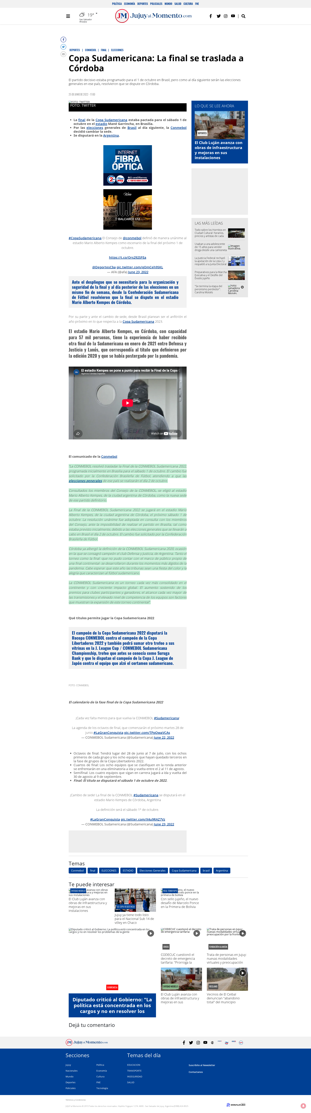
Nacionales (72, 1070)
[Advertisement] (127, 841)
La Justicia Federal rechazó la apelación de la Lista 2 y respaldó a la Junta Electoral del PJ (210, 262)
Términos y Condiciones (76, 1100)
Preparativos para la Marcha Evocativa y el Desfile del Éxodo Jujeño (211, 275)
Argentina (111, 135)
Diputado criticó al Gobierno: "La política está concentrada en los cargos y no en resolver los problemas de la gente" (112, 1008)
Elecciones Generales (153, 870)
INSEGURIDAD (134, 1076)
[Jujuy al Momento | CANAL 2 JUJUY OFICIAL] (212, 1043)
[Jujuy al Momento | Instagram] (226, 16)
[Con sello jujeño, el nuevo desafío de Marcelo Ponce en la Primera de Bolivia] (181, 895)
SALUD (130, 1082)
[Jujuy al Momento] (87, 1045)
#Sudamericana (166, 718)
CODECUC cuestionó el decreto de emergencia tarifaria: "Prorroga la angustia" (178, 960)
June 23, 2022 (138, 272)
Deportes (142, 4)
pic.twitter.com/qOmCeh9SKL (140, 267)
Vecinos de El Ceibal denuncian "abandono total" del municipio (223, 998)
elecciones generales (85, 481)
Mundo (168, 4)
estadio (101, 124)
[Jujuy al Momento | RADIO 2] (234, 1043)
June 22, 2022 (164, 737)
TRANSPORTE (134, 1070)
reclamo (213, 986)
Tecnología (102, 1088)
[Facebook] (63, 39)
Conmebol (179, 127)
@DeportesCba (104, 267)
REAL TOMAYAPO (170, 890)
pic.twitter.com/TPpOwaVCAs (147, 732)
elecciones (94, 127)
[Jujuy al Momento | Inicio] (242, 1055)
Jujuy (68, 1064)
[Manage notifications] (303, 1105)
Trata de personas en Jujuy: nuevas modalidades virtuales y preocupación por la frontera (227, 960)
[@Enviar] (63, 54)
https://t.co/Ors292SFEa (127, 257)
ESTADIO (128, 870)
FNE (197, 4)
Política (117, 4)
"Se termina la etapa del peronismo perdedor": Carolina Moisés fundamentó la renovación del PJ (210, 292)
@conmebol (132, 238)
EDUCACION (133, 1064)
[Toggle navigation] (68, 16)
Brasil (132, 127)
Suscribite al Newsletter (202, 1065)
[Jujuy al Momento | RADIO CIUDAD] (241, 1043)
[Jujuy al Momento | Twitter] (219, 16)
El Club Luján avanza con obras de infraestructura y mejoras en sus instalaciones (218, 150)
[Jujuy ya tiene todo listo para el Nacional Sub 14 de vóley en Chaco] (135, 911)
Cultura (188, 4)
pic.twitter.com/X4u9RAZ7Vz (143, 819)
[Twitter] (63, 47)
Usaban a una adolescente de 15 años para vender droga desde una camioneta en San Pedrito (211, 248)
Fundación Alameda (218, 947)
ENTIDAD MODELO (78, 890)
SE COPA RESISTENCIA (126, 906)
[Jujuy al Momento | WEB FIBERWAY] (227, 1043)
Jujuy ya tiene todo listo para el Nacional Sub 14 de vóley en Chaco (134, 919)
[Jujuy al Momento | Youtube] (233, 16)
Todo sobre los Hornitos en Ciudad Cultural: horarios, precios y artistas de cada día (210, 234)
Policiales (156, 4)
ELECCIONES (109, 870)
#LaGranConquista (108, 732)
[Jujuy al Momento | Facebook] (212, 16)
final (81, 120)
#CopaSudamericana (85, 238)
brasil (206, 870)
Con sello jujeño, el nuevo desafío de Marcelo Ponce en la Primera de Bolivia (180, 903)
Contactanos (196, 1072)
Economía (129, 4)
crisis (166, 947)
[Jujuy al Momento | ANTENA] (220, 1043)
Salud (177, 4)
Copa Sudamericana (111, 120)
